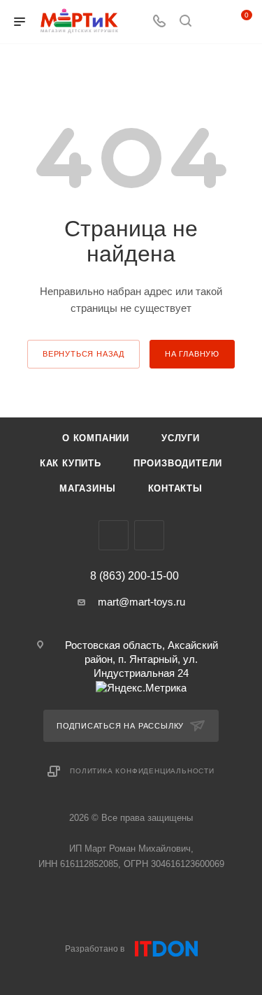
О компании (95, 438)
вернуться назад (83, 354)
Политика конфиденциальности (142, 771)
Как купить (70, 463)
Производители (177, 463)
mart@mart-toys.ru (141, 602)
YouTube (114, 535)
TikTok (149, 535)
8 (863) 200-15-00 (134, 576)
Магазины (87, 488)
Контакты (175, 488)
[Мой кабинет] (211, 22)
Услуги (180, 438)
